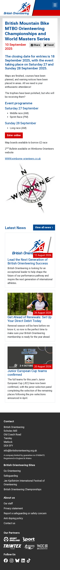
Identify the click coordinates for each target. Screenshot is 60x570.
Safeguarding (11, 475)
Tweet (50, 45)
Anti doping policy (13, 518)
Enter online (14, 135)
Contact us (9, 523)
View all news (43, 227)
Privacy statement (13, 508)
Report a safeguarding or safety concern (25, 513)
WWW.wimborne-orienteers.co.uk (23, 158)
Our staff (8, 503)
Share (36, 45)
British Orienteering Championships (22, 489)
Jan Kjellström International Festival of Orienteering (24, 482)
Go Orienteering (12, 470)
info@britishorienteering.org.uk (20, 450)
